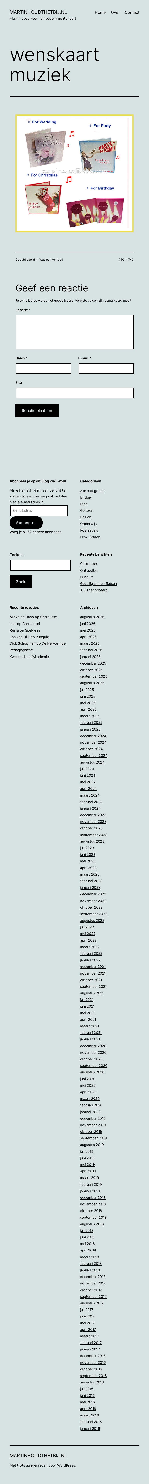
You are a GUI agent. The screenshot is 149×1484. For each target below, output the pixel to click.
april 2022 (88, 940)
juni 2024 (87, 775)
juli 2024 (87, 769)
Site (18, 383)
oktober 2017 (91, 1290)
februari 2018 (91, 1264)
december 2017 (92, 1277)
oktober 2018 (91, 1211)
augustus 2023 (92, 841)
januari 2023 (90, 887)
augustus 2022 (92, 920)
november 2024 (93, 742)
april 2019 (88, 1171)
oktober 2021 (91, 980)
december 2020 (93, 1046)
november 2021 (93, 973)
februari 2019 (91, 1184)
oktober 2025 (91, 670)
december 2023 (93, 815)
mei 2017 (87, 1323)
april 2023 (88, 868)
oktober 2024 (91, 749)
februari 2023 (91, 881)
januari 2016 (90, 1429)
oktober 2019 (91, 1132)
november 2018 (93, 1204)
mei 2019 (87, 1165)
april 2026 (88, 637)
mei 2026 (87, 630)
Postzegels (89, 530)
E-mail (84, 358)
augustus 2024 (92, 762)
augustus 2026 (92, 617)
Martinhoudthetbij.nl (38, 12)
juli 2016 (86, 1389)
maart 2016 (89, 1415)
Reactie (23, 310)
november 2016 (93, 1363)
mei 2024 (88, 782)
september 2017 (93, 1297)
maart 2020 (90, 1099)
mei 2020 (87, 1085)
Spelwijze (32, 630)
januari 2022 (90, 960)
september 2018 (93, 1217)
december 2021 (93, 967)
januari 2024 (90, 808)
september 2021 (93, 986)
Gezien (85, 517)
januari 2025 (90, 729)
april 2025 (88, 709)
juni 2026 (87, 624)
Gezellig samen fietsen (98, 584)
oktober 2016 (91, 1369)
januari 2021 (90, 1039)
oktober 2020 (91, 1059)
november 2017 (93, 1283)
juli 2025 (87, 690)
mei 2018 (87, 1244)
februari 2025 (91, 722)
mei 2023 (87, 861)
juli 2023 (87, 848)
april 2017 (88, 1330)
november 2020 (93, 1052)
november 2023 (93, 821)
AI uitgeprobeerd (94, 590)
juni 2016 (87, 1396)
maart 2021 (89, 1026)
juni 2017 (87, 1316)
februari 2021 (91, 1033)
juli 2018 (86, 1231)
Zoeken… (17, 555)
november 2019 (93, 1125)
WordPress (66, 1465)
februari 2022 (91, 953)
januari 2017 (90, 1349)
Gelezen (86, 510)
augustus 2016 (92, 1382)
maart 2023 (90, 874)
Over (115, 12)
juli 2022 (87, 927)
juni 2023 (87, 854)
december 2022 (93, 894)
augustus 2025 (92, 683)
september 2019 (93, 1138)
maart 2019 (89, 1178)
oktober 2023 (91, 828)
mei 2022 (87, 934)
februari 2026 (91, 650)
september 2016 (93, 1376)
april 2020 (88, 1092)
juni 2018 (87, 1237)
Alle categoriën (92, 491)
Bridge (85, 497)
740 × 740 (126, 259)
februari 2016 (91, 1422)
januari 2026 (90, 657)
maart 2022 (90, 947)
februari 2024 (91, 802)
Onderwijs (88, 524)
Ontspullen (89, 570)
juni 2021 (87, 1006)
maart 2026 (90, 643)
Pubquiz (86, 577)
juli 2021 (86, 1000)
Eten (84, 504)
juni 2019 (87, 1158)
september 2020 (93, 1066)
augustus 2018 (92, 1224)
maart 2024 (90, 795)
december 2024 (93, 736)
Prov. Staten (90, 537)
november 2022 (93, 901)
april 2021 (88, 1019)
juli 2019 (86, 1151)
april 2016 (88, 1409)
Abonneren (26, 522)
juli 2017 (86, 1310)
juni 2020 (87, 1079)
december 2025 (93, 663)
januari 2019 (90, 1191)
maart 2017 (89, 1336)
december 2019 (93, 1118)
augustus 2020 (92, 1072)
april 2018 (88, 1250)
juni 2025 (87, 696)
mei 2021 (87, 1013)
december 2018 (93, 1198)
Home (100, 12)
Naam (21, 358)
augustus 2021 (92, 993)
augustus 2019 (92, 1145)
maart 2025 (90, 716)
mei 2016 (87, 1402)
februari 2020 (91, 1105)
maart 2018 (89, 1257)
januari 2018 (90, 1270)
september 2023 (93, 835)
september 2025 (93, 676)
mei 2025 (87, 703)
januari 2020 (90, 1112)
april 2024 (88, 788)
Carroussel (89, 564)
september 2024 (93, 755)
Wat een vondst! (51, 259)
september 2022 (93, 914)
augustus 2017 (92, 1303)
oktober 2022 (91, 907)
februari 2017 (91, 1343)
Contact (132, 12)
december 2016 (93, 1356)
